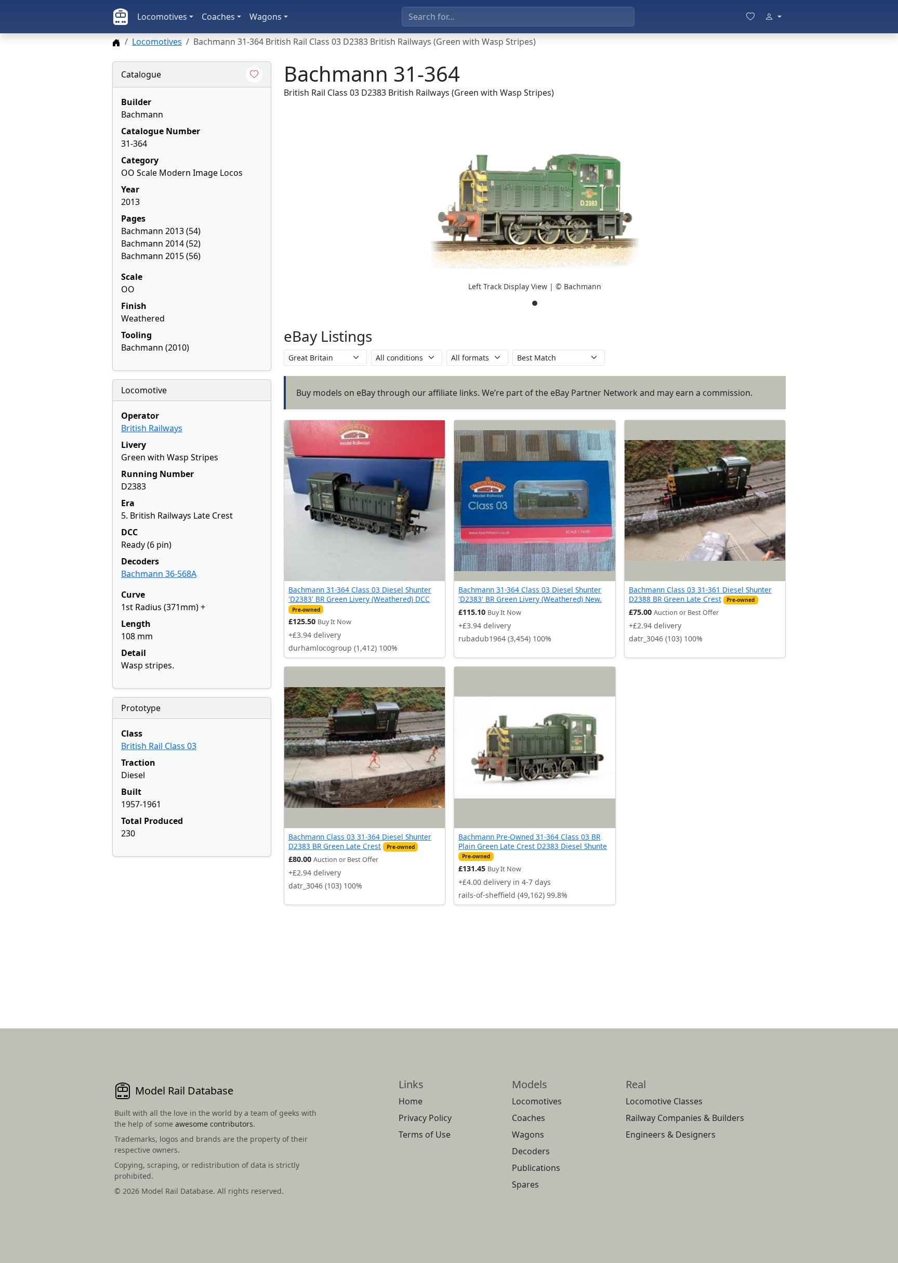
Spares (525, 1184)
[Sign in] (773, 16)
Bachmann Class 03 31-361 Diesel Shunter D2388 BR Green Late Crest (700, 594)
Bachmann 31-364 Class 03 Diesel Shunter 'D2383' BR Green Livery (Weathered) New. (530, 594)
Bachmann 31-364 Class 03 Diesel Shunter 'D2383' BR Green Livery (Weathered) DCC (359, 594)
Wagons (265, 16)
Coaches (218, 16)
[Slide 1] (534, 303)
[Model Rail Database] (120, 16)
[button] (535, 211)
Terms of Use (425, 1134)
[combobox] (518, 17)
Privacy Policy (425, 1118)
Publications (536, 1168)
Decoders (531, 1151)
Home (410, 1101)
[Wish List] (750, 16)
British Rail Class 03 (158, 746)
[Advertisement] (191, 930)
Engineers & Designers (671, 1134)
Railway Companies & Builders (685, 1118)
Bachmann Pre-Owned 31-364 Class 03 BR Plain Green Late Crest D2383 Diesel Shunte (532, 841)
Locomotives (162, 16)
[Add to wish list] (254, 74)
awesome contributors (214, 1124)
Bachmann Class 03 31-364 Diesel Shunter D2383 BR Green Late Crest (359, 841)
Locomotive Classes (664, 1101)
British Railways (151, 428)
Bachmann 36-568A (158, 573)
